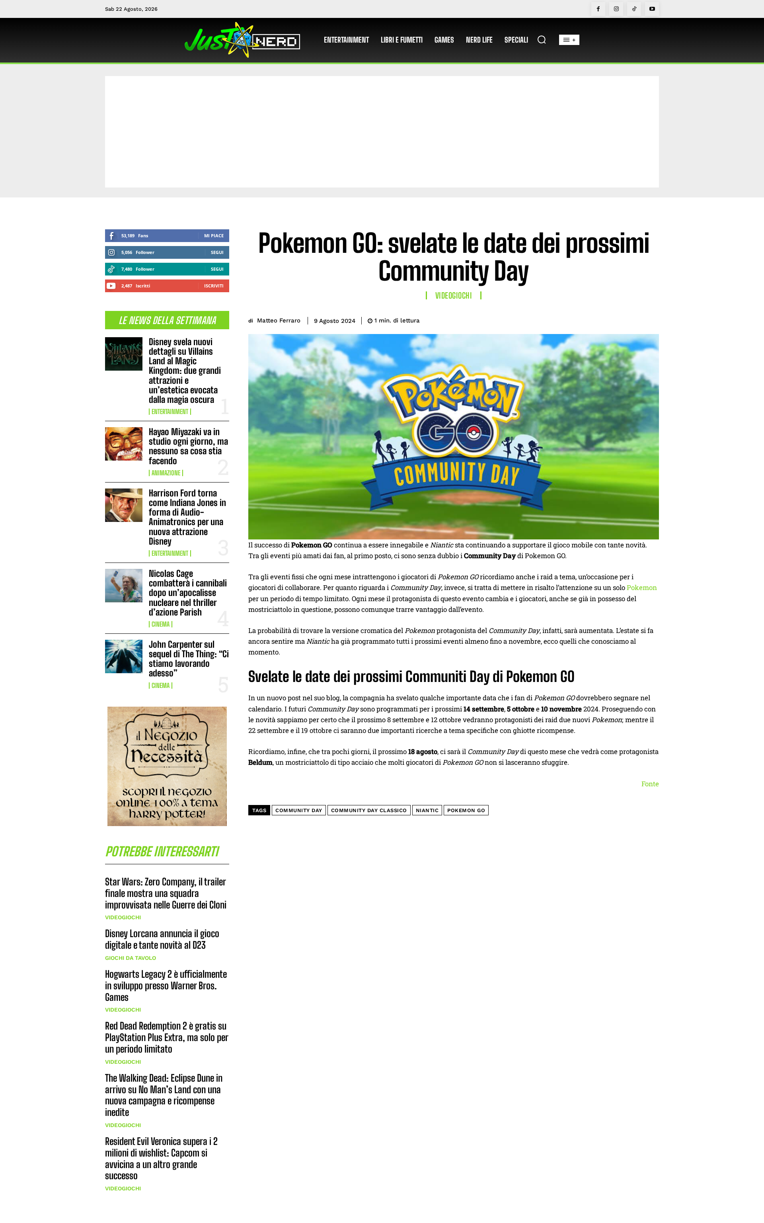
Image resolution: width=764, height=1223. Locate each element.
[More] (650, 319)
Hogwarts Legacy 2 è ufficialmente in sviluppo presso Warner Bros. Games (166, 985)
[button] (541, 39)
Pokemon (642, 587)
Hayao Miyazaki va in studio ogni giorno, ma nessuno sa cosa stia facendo (188, 446)
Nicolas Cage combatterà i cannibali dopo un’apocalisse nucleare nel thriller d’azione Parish (188, 592)
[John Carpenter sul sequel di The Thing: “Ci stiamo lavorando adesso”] (123, 656)
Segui (217, 252)
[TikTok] (634, 9)
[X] (595, 319)
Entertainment (170, 411)
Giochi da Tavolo (130, 958)
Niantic (427, 810)
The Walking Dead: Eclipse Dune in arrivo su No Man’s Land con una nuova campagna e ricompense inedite (163, 1095)
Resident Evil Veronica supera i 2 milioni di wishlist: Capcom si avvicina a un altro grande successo (161, 1158)
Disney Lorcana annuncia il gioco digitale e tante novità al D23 (162, 939)
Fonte (650, 783)
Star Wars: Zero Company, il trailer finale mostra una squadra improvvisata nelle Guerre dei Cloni (165, 893)
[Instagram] (616, 9)
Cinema (161, 624)
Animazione (166, 473)
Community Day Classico (369, 810)
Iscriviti (214, 286)
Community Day (298, 810)
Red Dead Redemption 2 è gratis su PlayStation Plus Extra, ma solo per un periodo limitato (166, 1037)
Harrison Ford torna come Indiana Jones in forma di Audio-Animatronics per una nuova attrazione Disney (187, 517)
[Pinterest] (614, 319)
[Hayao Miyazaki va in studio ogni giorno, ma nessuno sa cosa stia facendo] (123, 444)
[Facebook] (598, 9)
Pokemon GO (466, 810)
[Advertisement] (382, 132)
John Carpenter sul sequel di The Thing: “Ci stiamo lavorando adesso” (189, 659)
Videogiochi (123, 917)
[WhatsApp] (632, 319)
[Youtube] (652, 9)
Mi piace (214, 235)
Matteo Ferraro (278, 320)
